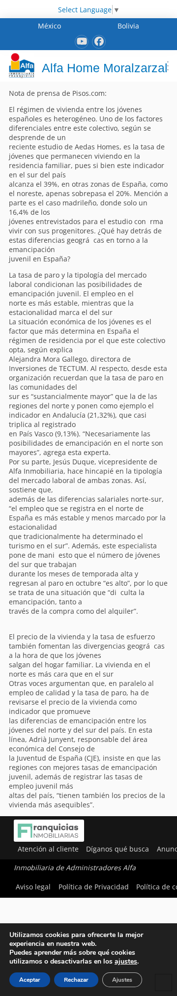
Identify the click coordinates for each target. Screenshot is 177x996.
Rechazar (76, 980)
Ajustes (122, 980)
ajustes (126, 961)
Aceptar (29, 980)
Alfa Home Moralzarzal (105, 68)
